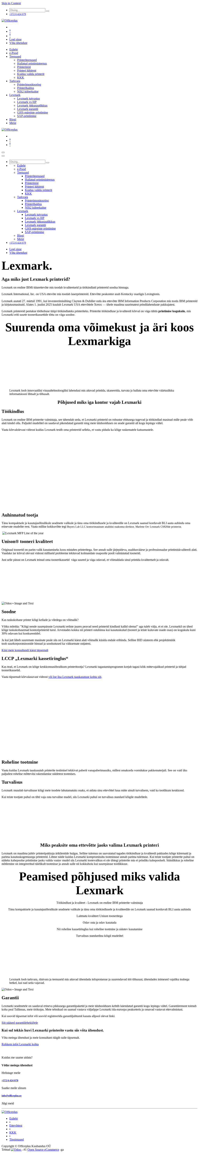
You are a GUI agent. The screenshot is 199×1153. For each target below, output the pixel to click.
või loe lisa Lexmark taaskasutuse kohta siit (74, 676)
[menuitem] (13, 49)
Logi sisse (15, 39)
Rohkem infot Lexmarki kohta (20, 1044)
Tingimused (16, 1139)
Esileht (13, 1118)
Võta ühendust (18, 43)
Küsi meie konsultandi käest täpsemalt (25, 650)
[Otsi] (47, 11)
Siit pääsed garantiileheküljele (20, 1022)
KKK (12, 1132)
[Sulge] (3, 155)
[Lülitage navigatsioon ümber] (3, 152)
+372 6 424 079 (10, 1080)
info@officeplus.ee (12, 1095)
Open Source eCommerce (43, 1149)
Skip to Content (11, 3)
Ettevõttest (15, 1125)
